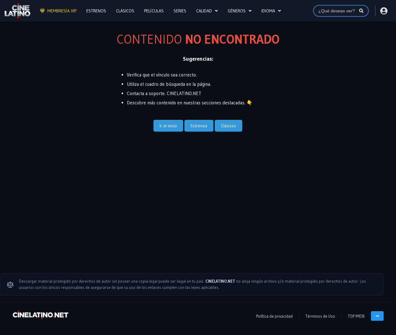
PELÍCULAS (154, 11)
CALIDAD (204, 11)
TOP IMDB (356, 316)
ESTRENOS (96, 11)
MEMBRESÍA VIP (61, 11)
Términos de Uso (320, 316)
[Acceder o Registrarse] (383, 11)
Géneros (237, 11)
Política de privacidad (274, 316)
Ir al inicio (168, 125)
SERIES (180, 11)
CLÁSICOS (125, 11)
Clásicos (228, 125)
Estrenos (199, 125)
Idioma (268, 11)
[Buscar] (361, 11)
